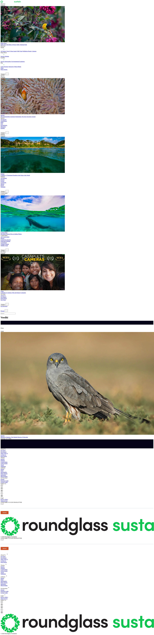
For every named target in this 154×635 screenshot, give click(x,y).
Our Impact (3, 297)
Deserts (2, 179)
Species (2, 56)
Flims (2, 470)
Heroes (2, 238)
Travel (8, 51)
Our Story (3, 450)
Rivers (2, 185)
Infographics (4, 472)
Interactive (11, 66)
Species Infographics (6, 61)
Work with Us (4, 453)
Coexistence (4, 242)
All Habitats (4, 178)
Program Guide (4, 481)
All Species (3, 119)
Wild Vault (19, 51)
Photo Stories (4, 69)
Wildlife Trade (4, 245)
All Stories (3, 51)
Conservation (4, 462)
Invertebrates (4, 125)
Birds (2, 122)
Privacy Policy (4, 499)
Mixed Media (17, 66)
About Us (3, 295)
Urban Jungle (13, 51)
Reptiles (3, 128)
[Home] (11, 2)
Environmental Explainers (18, 61)
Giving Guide (4, 482)
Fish (2, 124)
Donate (3, 74)
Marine (2, 184)
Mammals (3, 126)
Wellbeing (25, 51)
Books (29, 51)
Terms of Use (4, 501)
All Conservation (5, 237)
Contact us (3, 455)
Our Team (3, 300)
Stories (2, 469)
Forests (2, 181)
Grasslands (3, 182)
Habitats (7, 56)
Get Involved (4, 306)
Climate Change (5, 244)
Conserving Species (6, 239)
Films (2, 68)
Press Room (4, 298)
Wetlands (3, 187)
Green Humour (4, 66)
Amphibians (4, 121)
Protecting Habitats (5, 241)
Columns (34, 51)
